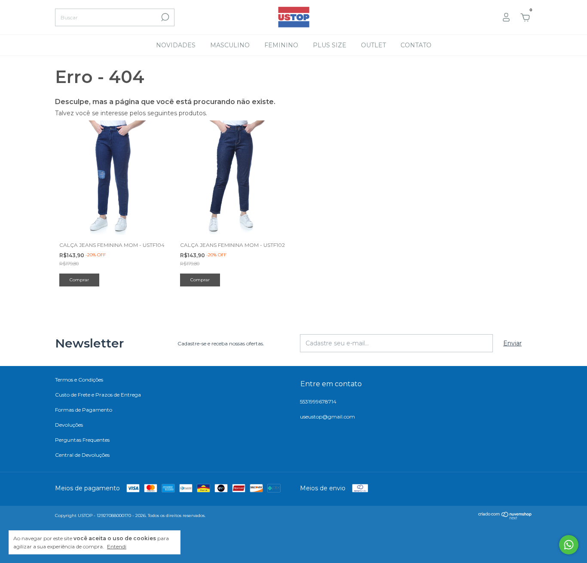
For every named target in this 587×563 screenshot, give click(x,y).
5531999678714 (318, 401)
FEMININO (281, 45)
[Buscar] (164, 17)
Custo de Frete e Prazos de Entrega (98, 394)
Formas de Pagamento (83, 409)
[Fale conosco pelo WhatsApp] (568, 544)
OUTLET (373, 45)
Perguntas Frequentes (82, 440)
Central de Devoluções (82, 455)
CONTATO (416, 45)
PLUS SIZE (329, 45)
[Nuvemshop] (505, 517)
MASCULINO (230, 45)
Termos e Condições (79, 379)
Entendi (116, 546)
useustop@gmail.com (327, 416)
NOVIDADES (176, 45)
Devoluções (69, 424)
